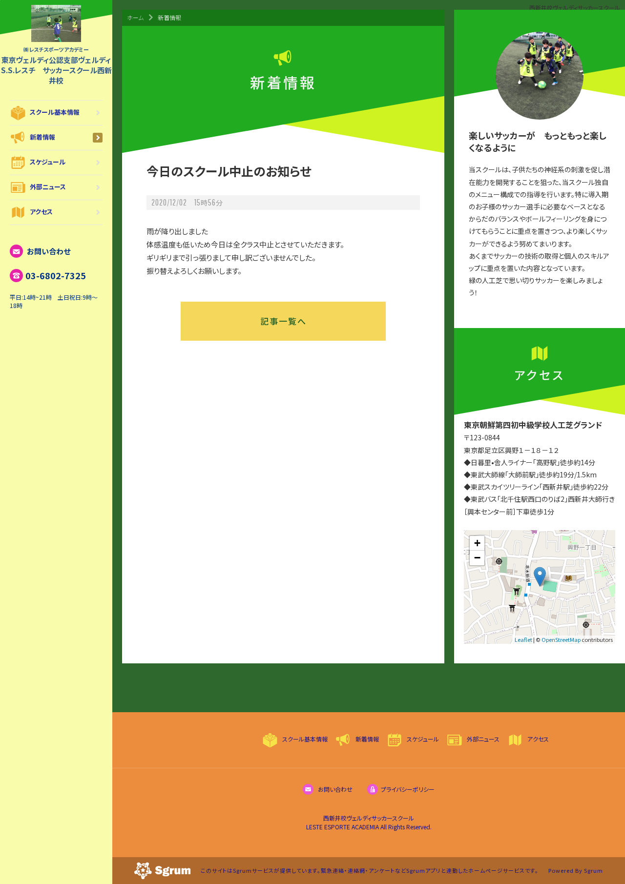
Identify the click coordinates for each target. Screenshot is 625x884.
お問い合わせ (47, 251)
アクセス (41, 211)
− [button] (477, 558)
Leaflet (523, 639)
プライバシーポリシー (408, 789)
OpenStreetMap (561, 639)
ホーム (135, 17)
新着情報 (42, 137)
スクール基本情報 (55, 112)
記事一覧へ (283, 321)
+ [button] (477, 543)
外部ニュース (48, 186)
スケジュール (47, 161)
